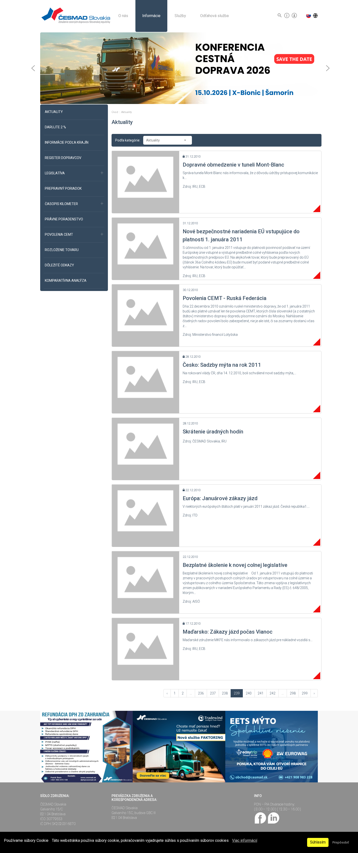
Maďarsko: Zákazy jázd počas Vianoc (228, 632)
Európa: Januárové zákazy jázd (220, 498)
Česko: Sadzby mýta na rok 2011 (222, 365)
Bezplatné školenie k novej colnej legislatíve (235, 565)
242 (272, 693)
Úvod (115, 112)
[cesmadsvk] (260, 817)
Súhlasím (318, 842)
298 (293, 693)
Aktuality (126, 112)
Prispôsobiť (340, 842)
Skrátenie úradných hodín (213, 432)
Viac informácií (244, 840)
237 (213, 693)
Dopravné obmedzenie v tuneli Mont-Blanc (233, 165)
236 (201, 693)
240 (249, 693)
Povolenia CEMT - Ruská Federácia (224, 298)
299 (305, 693)
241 (261, 693)
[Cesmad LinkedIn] (273, 817)
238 (225, 693)
